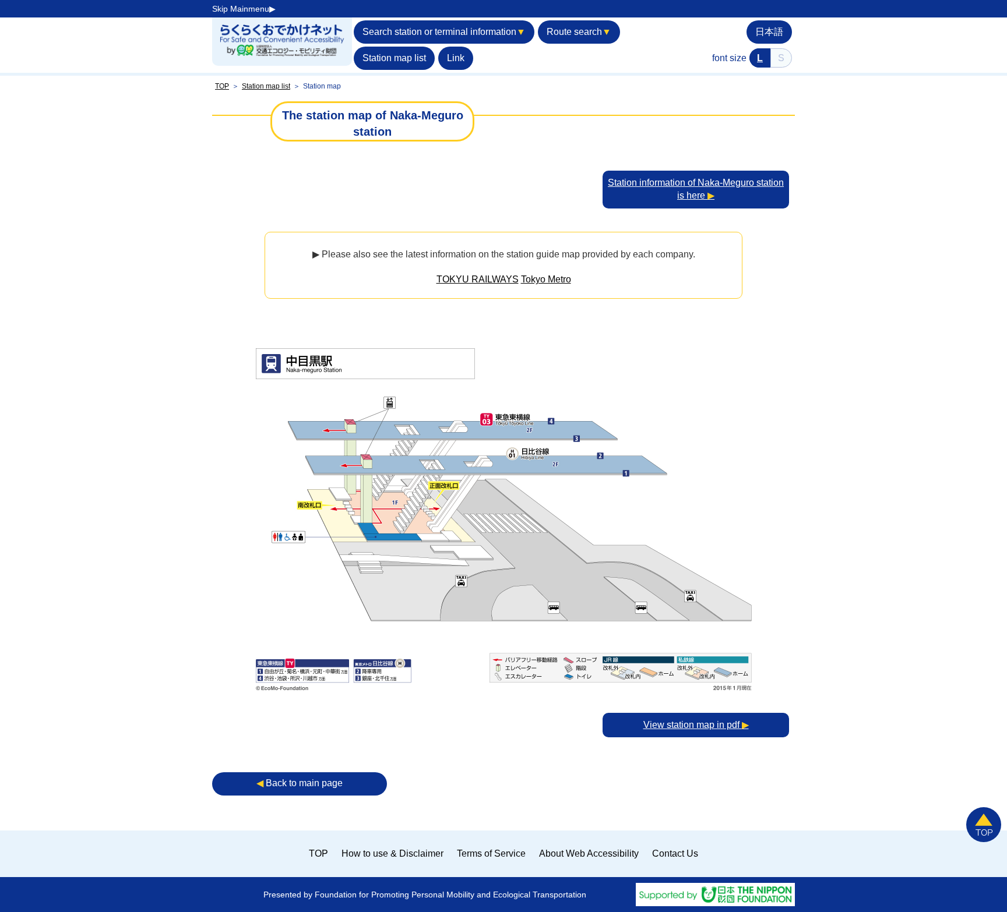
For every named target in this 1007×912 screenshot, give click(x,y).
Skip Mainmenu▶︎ (244, 8)
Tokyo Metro (546, 279)
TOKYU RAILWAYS (477, 279)
